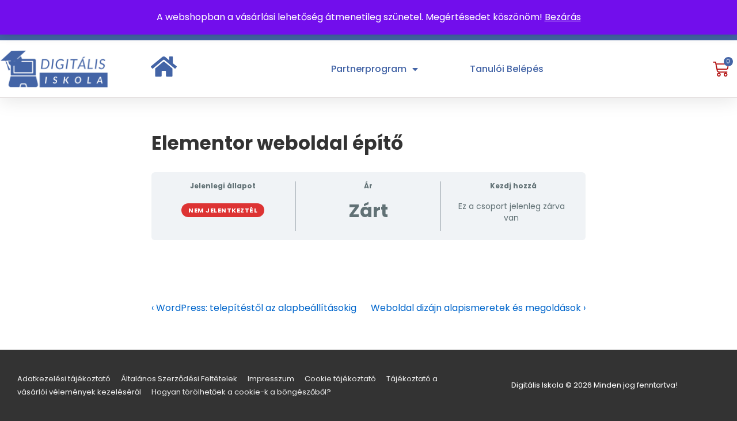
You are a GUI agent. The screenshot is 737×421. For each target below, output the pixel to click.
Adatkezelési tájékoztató (64, 378)
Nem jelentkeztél (222, 210)
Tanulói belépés (507, 68)
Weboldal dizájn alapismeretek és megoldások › (478, 307)
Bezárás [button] (563, 17)
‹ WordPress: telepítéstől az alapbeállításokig (253, 307)
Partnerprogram (369, 68)
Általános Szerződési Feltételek (179, 378)
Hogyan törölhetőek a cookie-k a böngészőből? (241, 391)
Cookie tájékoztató (340, 378)
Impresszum (271, 378)
